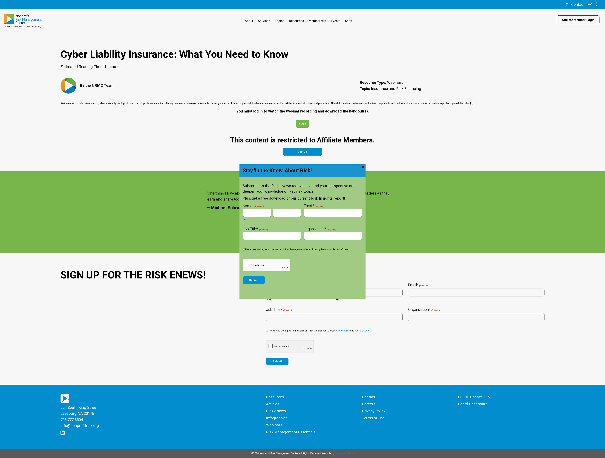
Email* (314, 206)
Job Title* (255, 229)
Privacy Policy (320, 249)
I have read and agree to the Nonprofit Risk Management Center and (296, 249)
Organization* (320, 229)
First (245, 219)
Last (275, 219)
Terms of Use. (340, 249)
